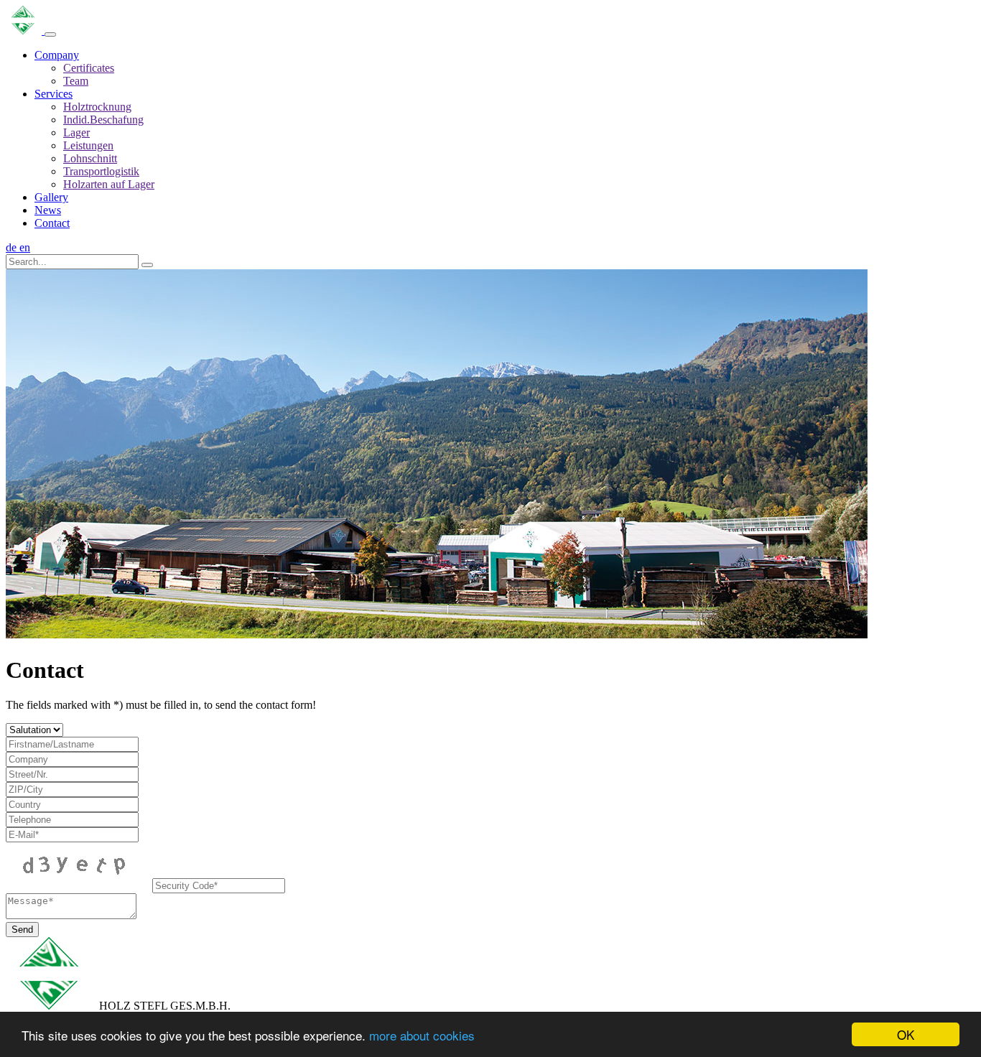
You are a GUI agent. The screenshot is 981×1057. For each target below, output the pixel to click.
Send (22, 929)
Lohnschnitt (90, 158)
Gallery (51, 197)
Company (56, 55)
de (12, 247)
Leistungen (88, 145)
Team (75, 81)
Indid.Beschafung (103, 119)
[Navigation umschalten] (50, 34)
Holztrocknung (97, 107)
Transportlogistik (101, 171)
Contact (52, 223)
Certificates (88, 68)
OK (905, 1034)
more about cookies (422, 1035)
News (47, 210)
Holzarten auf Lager (108, 184)
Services (53, 94)
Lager (76, 132)
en (24, 247)
